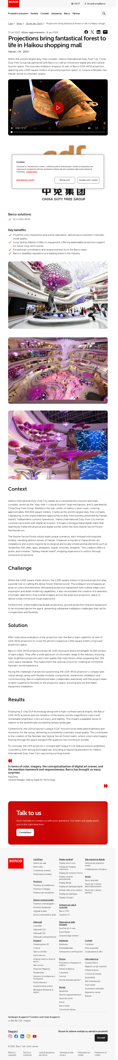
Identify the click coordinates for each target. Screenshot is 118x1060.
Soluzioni (37, 941)
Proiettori (37, 882)
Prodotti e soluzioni (18, 13)
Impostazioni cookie (25, 180)
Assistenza (56, 13)
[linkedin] (98, 32)
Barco (67, 13)
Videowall (37, 922)
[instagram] (10, 1036)
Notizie (34, 13)
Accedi (101, 1037)
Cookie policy (31, 172)
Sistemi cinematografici (43, 900)
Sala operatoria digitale (95, 859)
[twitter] (92, 32)
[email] (105, 32)
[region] (58, 172)
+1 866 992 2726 (19, 1021)
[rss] (28, 1036)
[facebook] (86, 32)
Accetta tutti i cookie (88, 180)
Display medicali (66, 859)
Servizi (88, 877)
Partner (76, 13)
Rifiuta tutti (65, 180)
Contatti (45, 13)
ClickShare (38, 859)
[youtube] (34, 1036)
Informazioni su (91, 959)
